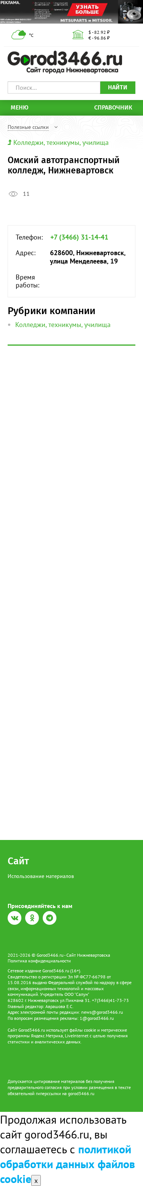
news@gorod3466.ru (102, 1012)
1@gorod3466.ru (97, 1018)
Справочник (113, 107)
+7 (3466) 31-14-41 (79, 237)
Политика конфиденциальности (39, 961)
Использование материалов (41, 876)
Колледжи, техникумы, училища (61, 142)
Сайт (18, 861)
